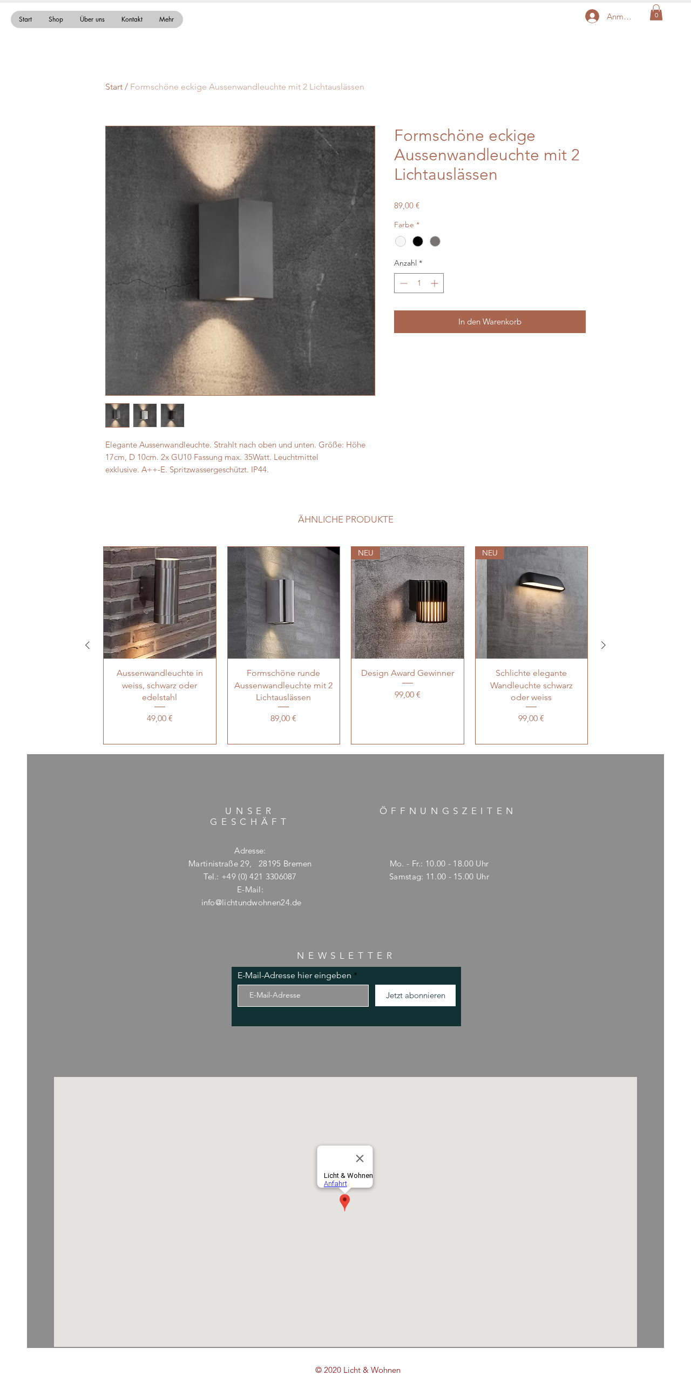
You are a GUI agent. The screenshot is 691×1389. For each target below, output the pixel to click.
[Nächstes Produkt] (603, 645)
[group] (345, 645)
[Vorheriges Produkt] (87, 645)
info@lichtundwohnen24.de (251, 902)
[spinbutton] (419, 283)
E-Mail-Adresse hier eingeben (294, 975)
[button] (656, 12)
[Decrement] (402, 283)
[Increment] (435, 283)
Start (114, 87)
